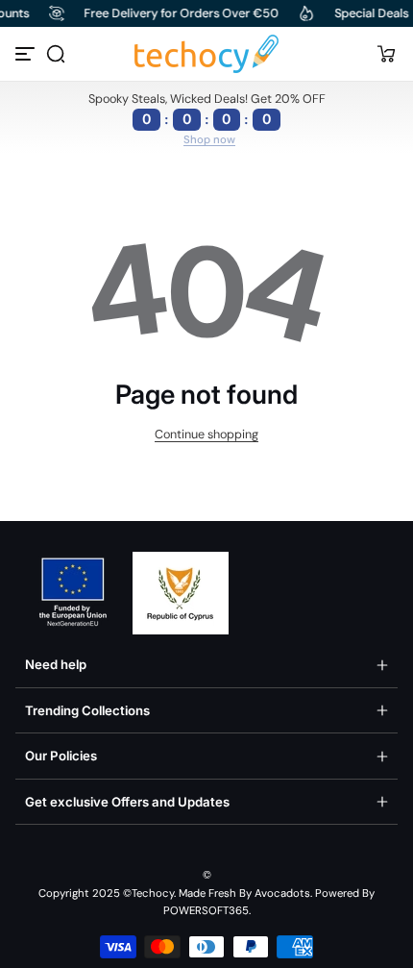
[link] (209, 140)
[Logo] (206, 54)
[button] (55, 53)
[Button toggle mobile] (26, 53)
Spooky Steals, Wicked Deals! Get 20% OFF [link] (207, 109)
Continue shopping (206, 434)
